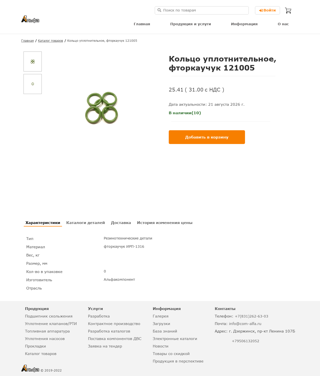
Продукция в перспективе (178, 361)
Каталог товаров (50, 40)
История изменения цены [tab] (164, 222)
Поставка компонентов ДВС (114, 338)
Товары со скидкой (171, 353)
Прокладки (35, 346)
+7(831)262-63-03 (251, 316)
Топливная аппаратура (47, 331)
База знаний (165, 331)
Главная (142, 24)
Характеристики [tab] (43, 222)
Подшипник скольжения (48, 316)
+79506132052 (245, 341)
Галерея (160, 316)
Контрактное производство (114, 323)
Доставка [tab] (121, 222)
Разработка (99, 316)
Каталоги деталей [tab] (85, 222)
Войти (270, 10)
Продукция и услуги (190, 24)
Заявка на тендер (105, 346)
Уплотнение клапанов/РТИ (51, 323)
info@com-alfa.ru (245, 323)
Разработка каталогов (109, 331)
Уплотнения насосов (45, 338)
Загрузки (161, 323)
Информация (244, 24)
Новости (160, 346)
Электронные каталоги (175, 338)
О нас (283, 24)
